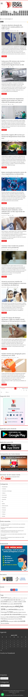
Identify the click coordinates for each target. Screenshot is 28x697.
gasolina (16, 612)
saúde (22, 621)
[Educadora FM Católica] (14, 4)
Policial (3, 512)
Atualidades (11, 30)
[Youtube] (14, 590)
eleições (12, 607)
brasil (9, 601)
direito (12, 604)
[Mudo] (23, 469)
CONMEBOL (19, 601)
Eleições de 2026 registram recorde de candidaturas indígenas (12, 528)
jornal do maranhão (13, 614)
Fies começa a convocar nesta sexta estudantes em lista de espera (13, 534)
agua (12, 598)
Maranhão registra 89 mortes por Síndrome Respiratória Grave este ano (13, 136)
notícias (22, 617)
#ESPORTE (4, 598)
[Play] (11, 415)
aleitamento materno (19, 598)
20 (26, 390)
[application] (14, 463)
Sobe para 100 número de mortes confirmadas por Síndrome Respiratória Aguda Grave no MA (13, 63)
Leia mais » (4, 56)
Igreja (3, 503)
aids (14, 598)
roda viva (17, 621)
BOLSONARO (4, 602)
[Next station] (7, 415)
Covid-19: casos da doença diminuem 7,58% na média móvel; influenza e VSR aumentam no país (13, 319)
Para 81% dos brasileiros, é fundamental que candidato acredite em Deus (13, 524)
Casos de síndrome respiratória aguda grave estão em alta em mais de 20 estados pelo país (12, 100)
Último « (7, 392)
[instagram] (16, 590)
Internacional (5, 505)
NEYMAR (17, 617)
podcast (12, 619)
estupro (20, 609)
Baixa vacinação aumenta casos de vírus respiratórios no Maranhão (13, 173)
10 (23, 390)
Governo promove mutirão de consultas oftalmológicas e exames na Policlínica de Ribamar (13, 283)
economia (18, 604)
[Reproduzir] (2, 469)
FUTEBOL (10, 612)
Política (3, 514)
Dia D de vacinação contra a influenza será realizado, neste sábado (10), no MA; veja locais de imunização (13, 210)
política (4, 621)
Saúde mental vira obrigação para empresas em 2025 (13, 354)
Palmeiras (4, 619)
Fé (2, 501)
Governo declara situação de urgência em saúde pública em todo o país (12, 27)
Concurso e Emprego (7, 491)
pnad (8, 619)
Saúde (15, 30)
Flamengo (4, 612)
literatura (3, 617)
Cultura (3, 493)
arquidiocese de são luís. (12, 600)
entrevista (13, 609)
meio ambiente (10, 617)
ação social (23, 600)
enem (6, 609)
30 (1, 392)
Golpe (19, 612)
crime (8, 604)
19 (14, 644)
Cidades (4, 489)
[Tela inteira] (25, 469)
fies (23, 609)
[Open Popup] (20, 415)
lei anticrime (24, 614)
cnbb (15, 602)
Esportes (4, 499)
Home (2, 19)
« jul (1, 650)
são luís (3, 623)
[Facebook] (11, 590)
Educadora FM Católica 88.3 (9, 690)
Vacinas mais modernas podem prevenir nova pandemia (12, 247)
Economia (4, 495)
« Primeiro (3, 388)
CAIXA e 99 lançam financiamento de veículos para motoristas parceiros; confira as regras (12, 531)
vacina (7, 623)
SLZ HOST (17, 692)
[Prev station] (14, 415)
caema (12, 601)
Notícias (4, 507)
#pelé (9, 598)
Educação (4, 497)
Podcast (4, 510)
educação (5, 606)
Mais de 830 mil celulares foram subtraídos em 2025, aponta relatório (12, 538)
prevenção (10, 621)
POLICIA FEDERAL (18, 619)
